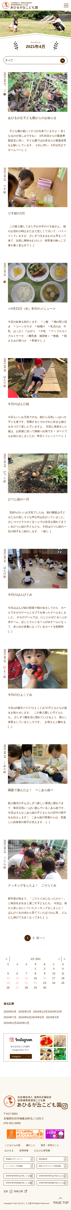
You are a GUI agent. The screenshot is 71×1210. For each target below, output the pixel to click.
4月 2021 (36, 959)
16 (44, 978)
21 (26, 982)
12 (8, 978)
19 (8, 982)
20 (17, 982)
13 (17, 978)
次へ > (40, 937)
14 (26, 978)
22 (35, 982)
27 (17, 987)
